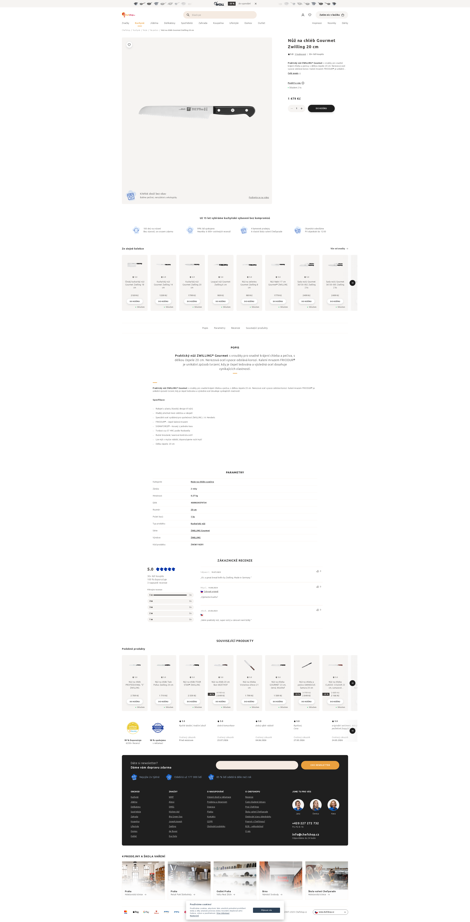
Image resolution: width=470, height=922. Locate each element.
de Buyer (173, 831)
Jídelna (134, 802)
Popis (205, 328)
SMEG (171, 807)
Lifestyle (135, 826)
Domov (134, 831)
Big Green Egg (175, 816)
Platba (210, 812)
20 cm (194, 510)
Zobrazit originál (211, 591)
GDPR (210, 821)
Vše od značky (338, 248)
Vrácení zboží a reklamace (219, 797)
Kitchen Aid (174, 812)
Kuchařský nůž (198, 524)
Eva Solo (173, 836)
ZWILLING (195, 537)
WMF (171, 797)
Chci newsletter (320, 765)
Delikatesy (136, 807)
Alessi (171, 802)
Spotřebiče (136, 812)
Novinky (332, 23)
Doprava (211, 807)
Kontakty (211, 816)
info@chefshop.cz (305, 834)
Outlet (134, 836)
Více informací (223, 913)
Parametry (219, 328)
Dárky (345, 23)
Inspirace (317, 23)
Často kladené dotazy (255, 802)
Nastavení (194, 916)
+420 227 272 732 (305, 823)
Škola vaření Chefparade (256, 812)
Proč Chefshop (252, 807)
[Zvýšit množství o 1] (301, 108)
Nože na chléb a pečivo (202, 482)
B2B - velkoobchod (254, 826)
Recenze (235, 328)
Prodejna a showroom (217, 802)
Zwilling (172, 826)
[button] (135, 701)
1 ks (193, 517)
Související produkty (257, 328)
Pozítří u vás (294, 83)
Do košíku (321, 108)
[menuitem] (125, 24)
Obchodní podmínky (216, 826)
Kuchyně (135, 797)
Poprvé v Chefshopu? (255, 821)
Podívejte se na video (259, 197)
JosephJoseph (175, 821)
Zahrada (134, 816)
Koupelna (135, 821)
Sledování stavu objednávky (258, 816)
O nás (248, 831)
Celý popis (293, 73)
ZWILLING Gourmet (200, 530)
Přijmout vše (266, 910)
